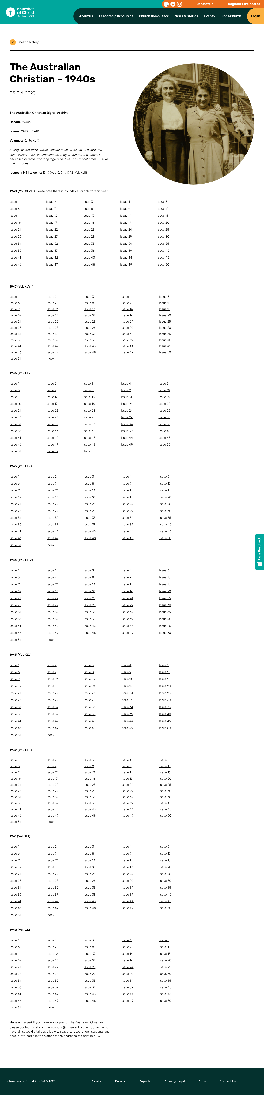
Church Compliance (154, 16)
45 (169, 531)
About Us (86, 16)
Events (209, 16)
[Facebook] (172, 4)
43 (93, 721)
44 (131, 721)
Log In (255, 16)
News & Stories (186, 16)
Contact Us (205, 4)
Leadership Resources (116, 16)
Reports (145, 1081)
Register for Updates (244, 4)
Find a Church (231, 16)
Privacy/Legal (174, 1081)
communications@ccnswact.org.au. (64, 1027)
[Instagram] (179, 4)
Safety (96, 1081)
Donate (120, 1081)
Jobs (202, 1081)
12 (56, 584)
